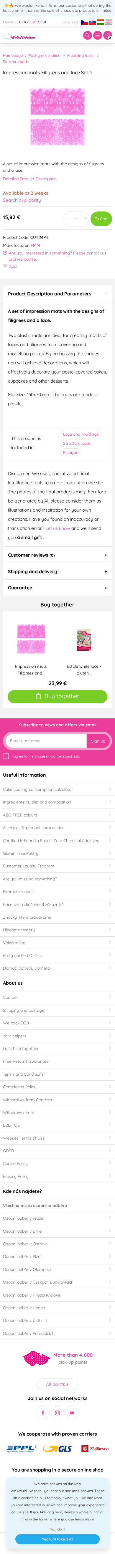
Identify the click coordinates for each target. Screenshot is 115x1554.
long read (54, 1512)
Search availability (22, 200)
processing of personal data (57, 756)
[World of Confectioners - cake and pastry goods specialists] (19, 35)
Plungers (71, 452)
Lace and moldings (81, 434)
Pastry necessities (44, 55)
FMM (35, 245)
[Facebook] (43, 1412)
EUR (33, 22)
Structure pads (16, 61)
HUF (43, 22)
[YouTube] (71, 1412)
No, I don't (57, 1529)
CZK (22, 22)
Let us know (58, 528)
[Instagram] (57, 1412)
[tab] (57, 293)
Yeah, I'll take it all (57, 1539)
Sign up (98, 741)
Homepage (13, 55)
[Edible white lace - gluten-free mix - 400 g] (83, 639)
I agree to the (46, 756)
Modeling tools (80, 55)
